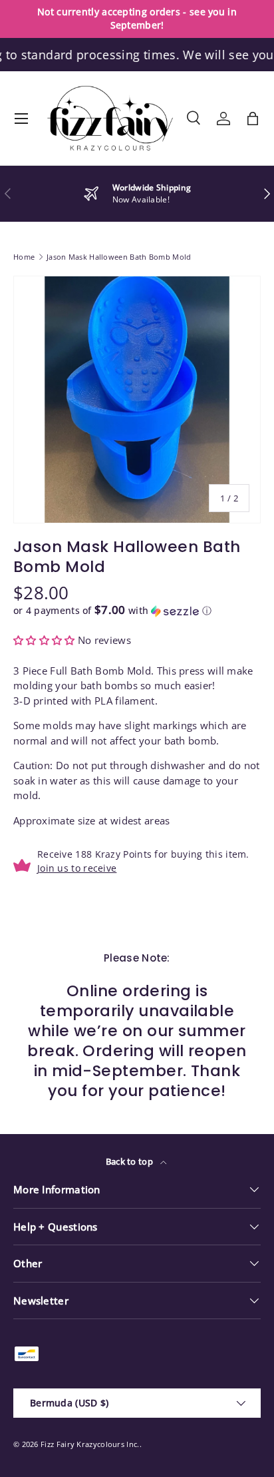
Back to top (131, 1161)
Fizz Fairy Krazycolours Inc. (90, 1444)
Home (24, 256)
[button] (252, 118)
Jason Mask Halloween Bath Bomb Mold (119, 256)
